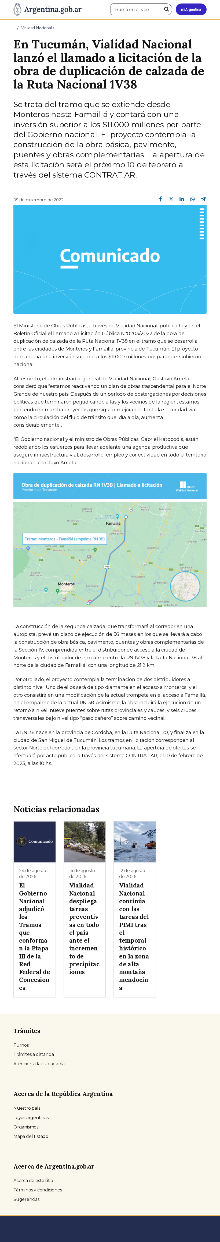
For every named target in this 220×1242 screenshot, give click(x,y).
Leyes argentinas (31, 1117)
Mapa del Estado (30, 1136)
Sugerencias (26, 1199)
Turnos (21, 1045)
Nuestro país (26, 1108)
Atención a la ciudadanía (39, 1063)
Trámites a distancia (33, 1054)
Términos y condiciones (37, 1190)
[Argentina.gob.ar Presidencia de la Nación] (47, 9)
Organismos (25, 1127)
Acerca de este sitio (33, 1180)
